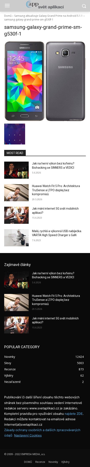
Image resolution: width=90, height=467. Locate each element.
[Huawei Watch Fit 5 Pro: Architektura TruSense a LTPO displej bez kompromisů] (16, 192)
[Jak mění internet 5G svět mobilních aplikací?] (16, 215)
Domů (8, 16)
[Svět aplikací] (45, 5)
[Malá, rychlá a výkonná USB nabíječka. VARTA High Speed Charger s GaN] (16, 237)
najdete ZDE (74, 414)
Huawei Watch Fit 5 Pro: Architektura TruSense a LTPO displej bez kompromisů (56, 190)
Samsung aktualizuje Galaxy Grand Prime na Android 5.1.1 (48, 16)
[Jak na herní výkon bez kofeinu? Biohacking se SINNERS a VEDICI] (16, 170)
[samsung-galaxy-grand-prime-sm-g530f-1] (45, 81)
